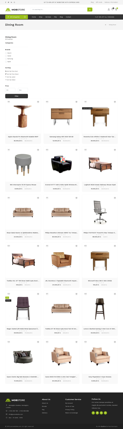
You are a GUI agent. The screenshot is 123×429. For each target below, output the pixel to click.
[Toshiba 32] (61, 308)
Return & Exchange (71, 413)
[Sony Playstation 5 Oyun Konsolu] (100, 356)
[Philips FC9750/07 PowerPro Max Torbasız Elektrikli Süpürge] (100, 212)
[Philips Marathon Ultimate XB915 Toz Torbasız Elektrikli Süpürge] (61, 212)
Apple (9, 61)
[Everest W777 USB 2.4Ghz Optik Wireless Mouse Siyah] (61, 164)
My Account (69, 403)
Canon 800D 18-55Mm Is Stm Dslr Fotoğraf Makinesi (61, 377)
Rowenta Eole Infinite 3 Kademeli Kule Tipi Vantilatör (100, 137)
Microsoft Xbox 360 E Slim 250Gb (100, 281)
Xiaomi (9, 53)
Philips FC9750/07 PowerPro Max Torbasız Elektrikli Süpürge (100, 233)
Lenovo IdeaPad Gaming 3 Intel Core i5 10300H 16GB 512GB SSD (100, 329)
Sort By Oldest (11, 80)
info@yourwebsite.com (16, 414)
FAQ (55, 17)
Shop (40, 17)
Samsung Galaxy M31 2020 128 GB (61, 137)
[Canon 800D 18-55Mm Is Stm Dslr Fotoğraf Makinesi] (61, 356)
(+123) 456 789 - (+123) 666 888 (18, 411)
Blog (92, 2)
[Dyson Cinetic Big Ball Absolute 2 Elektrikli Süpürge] (23, 356)
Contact (68, 17)
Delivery (44, 413)
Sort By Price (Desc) (12, 74)
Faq (43, 409)
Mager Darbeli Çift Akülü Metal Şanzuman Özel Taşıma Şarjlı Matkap (23, 329)
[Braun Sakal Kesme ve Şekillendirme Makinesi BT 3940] (23, 212)
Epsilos (103, 426)
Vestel (9, 56)
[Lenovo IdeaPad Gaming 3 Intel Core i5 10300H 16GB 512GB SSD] (100, 308)
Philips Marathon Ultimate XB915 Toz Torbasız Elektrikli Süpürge (61, 233)
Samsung (10, 58)
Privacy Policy (69, 409)
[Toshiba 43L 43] (23, 260)
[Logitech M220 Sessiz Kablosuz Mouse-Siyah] (100, 164)
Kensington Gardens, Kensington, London (17, 406)
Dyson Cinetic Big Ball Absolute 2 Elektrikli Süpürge (23, 377)
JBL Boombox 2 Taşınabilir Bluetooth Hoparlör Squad (61, 281)
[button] (52, 399)
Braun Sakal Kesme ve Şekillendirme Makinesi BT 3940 (23, 233)
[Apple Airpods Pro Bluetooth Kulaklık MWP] (23, 116)
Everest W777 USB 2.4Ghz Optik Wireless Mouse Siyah (61, 185)
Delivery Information (111, 2)
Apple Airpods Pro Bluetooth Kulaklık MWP (23, 137)
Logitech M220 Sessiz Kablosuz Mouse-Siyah (100, 185)
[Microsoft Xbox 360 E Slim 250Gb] (100, 260)
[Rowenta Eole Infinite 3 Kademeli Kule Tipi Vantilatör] (100, 116)
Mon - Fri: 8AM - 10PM (15, 417)
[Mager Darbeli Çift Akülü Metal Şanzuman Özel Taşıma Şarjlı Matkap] (23, 308)
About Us (45, 403)
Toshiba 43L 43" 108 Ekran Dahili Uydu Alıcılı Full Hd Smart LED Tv (23, 281)
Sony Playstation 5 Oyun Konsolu (100, 377)
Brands (44, 406)
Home (34, 17)
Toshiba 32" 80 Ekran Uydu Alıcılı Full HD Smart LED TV (61, 329)
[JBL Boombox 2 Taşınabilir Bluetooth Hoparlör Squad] (61, 260)
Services (48, 17)
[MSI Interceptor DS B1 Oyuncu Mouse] (23, 164)
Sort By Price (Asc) (12, 71)
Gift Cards (99, 2)
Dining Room (10, 37)
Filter (16, 96)
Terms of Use (69, 406)
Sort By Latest (11, 77)
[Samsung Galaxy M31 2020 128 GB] (61, 116)
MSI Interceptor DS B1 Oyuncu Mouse (23, 185)
